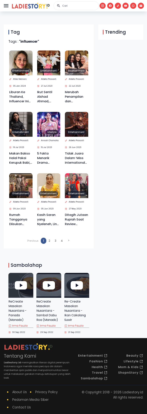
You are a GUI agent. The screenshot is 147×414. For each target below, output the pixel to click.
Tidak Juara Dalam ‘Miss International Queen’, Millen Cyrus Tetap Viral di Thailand (75, 158)
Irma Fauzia (20, 326)
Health (97, 367)
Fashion (96, 361)
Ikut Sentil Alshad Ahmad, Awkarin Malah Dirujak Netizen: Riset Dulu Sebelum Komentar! (48, 97)
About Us (19, 392)
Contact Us (21, 407)
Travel (97, 372)
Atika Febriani (20, 79)
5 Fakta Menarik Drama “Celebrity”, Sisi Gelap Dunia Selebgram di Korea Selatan (48, 158)
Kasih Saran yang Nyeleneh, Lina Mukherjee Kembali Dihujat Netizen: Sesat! (48, 219)
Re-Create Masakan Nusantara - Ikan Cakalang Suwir (75, 310)
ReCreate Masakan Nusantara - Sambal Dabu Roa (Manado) (47, 310)
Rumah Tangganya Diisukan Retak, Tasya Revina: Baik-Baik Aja (19, 219)
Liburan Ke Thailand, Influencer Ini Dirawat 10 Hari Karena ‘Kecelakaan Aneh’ (20, 97)
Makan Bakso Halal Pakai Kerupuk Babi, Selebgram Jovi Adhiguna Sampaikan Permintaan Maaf (20, 158)
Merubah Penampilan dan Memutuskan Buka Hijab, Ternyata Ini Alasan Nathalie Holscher (75, 97)
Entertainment (20, 70)
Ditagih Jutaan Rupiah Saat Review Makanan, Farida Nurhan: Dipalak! (76, 219)
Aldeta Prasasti (48, 79)
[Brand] (30, 5)
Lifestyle (51, 132)
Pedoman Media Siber (30, 399)
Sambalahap (92, 378)
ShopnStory (128, 372)
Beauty (132, 355)
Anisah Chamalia (50, 140)
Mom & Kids (128, 367)
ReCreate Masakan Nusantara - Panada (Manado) (17, 310)
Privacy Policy (46, 392)
